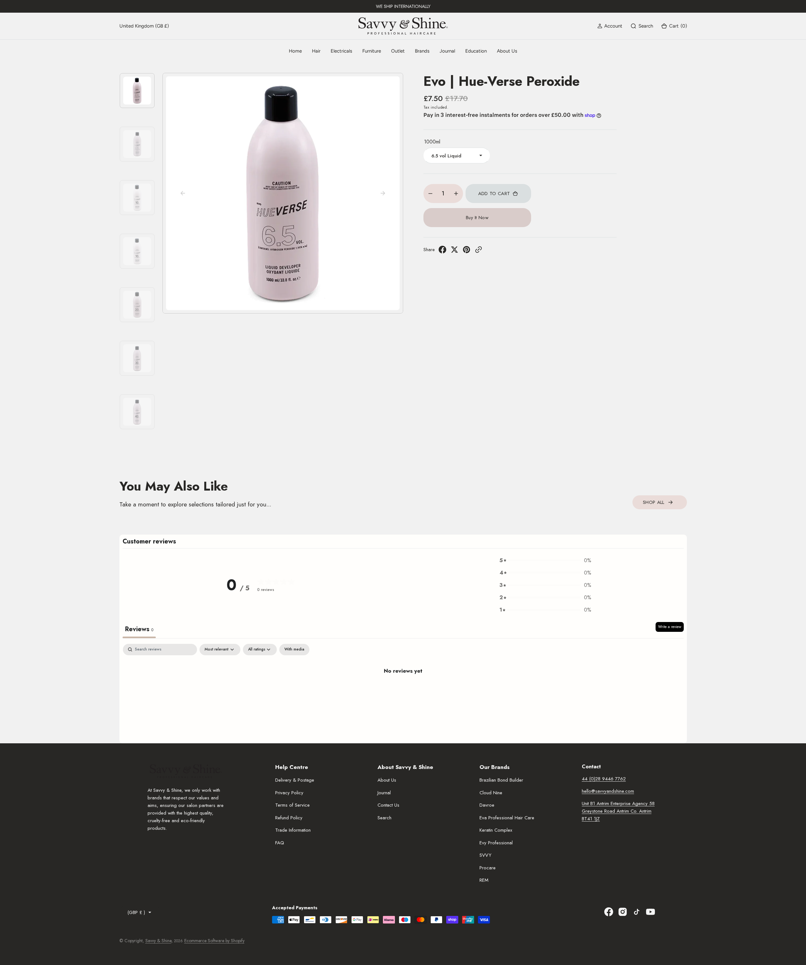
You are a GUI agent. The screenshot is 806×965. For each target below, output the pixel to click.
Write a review (669, 627)
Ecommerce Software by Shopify (214, 940)
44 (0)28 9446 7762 (604, 778)
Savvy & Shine (158, 940)
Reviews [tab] (139, 629)
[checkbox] (294, 649)
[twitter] (454, 251)
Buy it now (477, 217)
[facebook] (442, 251)
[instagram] (623, 912)
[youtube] (650, 912)
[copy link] (478, 251)
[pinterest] (466, 251)
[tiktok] (637, 912)
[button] (609, 26)
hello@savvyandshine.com (608, 791)
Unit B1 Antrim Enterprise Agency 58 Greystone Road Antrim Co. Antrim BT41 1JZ (618, 811)
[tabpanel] (403, 692)
